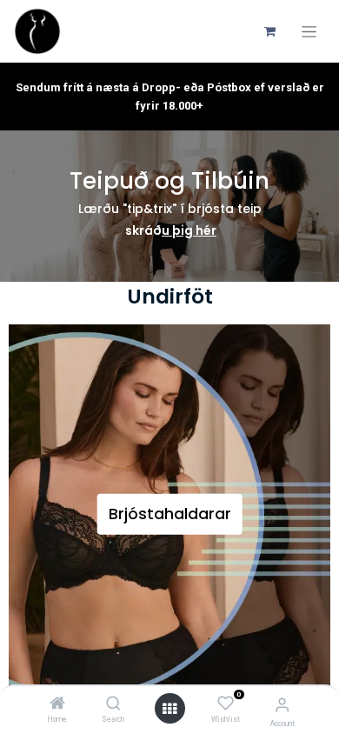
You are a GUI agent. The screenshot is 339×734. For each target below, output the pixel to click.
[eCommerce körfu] (269, 31)
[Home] (57, 704)
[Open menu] (169, 708)
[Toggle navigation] (309, 32)
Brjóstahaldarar (170, 514)
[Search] (113, 704)
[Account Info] (282, 705)
